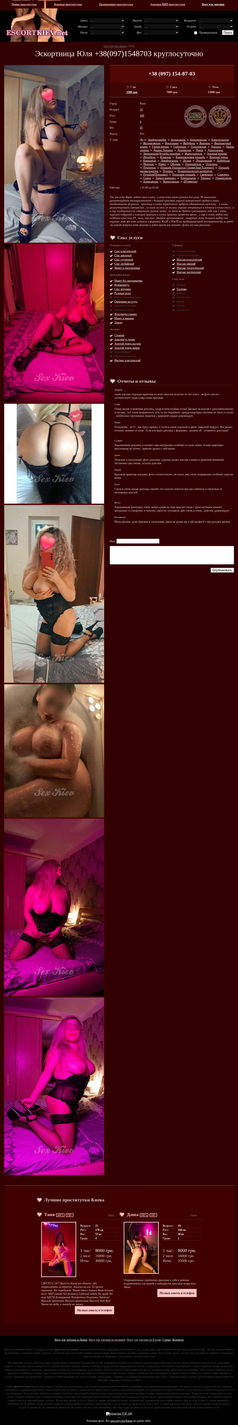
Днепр (199, 150)
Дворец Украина (163, 150)
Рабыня (181, 293)
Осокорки (211, 164)
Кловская (165, 157)
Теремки (206, 178)
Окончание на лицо (125, 305)
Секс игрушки (122, 289)
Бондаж (181, 285)
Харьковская (150, 181)
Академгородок (157, 139)
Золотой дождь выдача (127, 343)
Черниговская (171, 181)
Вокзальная (171, 143)
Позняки (168, 171)
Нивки (162, 164)
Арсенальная (178, 139)
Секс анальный (123, 255)
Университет (223, 178)
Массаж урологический (190, 268)
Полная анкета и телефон (94, 1310)
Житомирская (193, 153)
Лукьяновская (204, 160)
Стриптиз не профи (188, 255)
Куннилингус (121, 285)
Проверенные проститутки (116, 4)
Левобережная (169, 160)
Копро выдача (122, 352)
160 (142, 115)
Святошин (206, 174)
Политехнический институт (195, 171)
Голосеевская (198, 146)
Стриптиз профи (186, 251)
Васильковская (151, 143)
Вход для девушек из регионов (107, 1339)
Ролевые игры (122, 293)
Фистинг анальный (125, 356)
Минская (148, 164)
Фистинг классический (127, 360)
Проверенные (208, 32)
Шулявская (190, 181)
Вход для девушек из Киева (71, 1339)
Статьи (167, 1339)
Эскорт (118, 322)
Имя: (113, 541)
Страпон (119, 335)
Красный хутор (218, 157)
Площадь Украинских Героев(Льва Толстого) (187, 167)
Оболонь (175, 164)
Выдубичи (189, 143)
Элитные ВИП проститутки (167, 4)
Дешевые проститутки (68, 4)
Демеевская (184, 150)
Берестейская (198, 139)
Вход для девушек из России (144, 1339)
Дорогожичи (215, 150)
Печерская (149, 167)
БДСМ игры (184, 297)
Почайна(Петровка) (155, 174)
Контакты (178, 1339)
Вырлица (204, 143)
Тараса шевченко (165, 178)
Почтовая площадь (183, 174)
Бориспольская (220, 139)
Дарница (216, 146)
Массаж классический (189, 259)
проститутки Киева (121, 1420)
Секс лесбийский (124, 263)
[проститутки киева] (37, 21)
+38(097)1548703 (123, 53)
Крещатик (149, 160)
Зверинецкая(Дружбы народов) (161, 153)
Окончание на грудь (125, 301)
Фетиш (181, 305)
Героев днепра (160, 146)
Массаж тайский (186, 263)
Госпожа (181, 289)
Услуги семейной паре (127, 297)
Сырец (147, 178)
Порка (180, 301)
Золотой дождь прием (127, 347)
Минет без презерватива (128, 280)
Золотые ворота (217, 153)
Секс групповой (123, 259)
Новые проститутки (24, 4)
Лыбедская (223, 160)
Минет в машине (124, 318)
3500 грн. (132, 92)
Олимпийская (193, 164)
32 (141, 109)
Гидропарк (179, 146)
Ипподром (149, 157)
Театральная (188, 178)
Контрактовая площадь (190, 157)
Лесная (187, 160)
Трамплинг (183, 310)
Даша (133, 1214)
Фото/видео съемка (125, 314)
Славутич (223, 174)
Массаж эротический (189, 272)
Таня (49, 1214)
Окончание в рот (124, 310)
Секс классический (125, 251)
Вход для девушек (213, 4)
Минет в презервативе (127, 268)
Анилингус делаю (124, 339)
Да (141, 139)
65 (141, 127)
